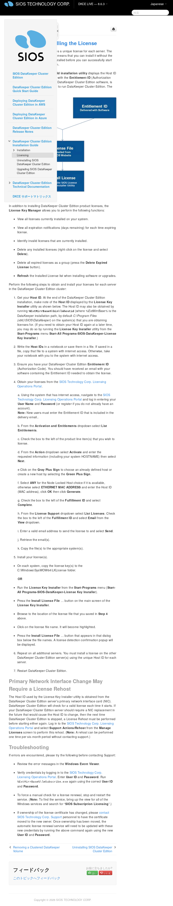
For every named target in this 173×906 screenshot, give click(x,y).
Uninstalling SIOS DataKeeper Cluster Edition (33, 162)
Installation (23, 150)
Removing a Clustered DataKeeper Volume (36, 849)
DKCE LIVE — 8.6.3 (91, 4)
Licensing (22, 155)
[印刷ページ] (113, 29)
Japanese (158, 4)
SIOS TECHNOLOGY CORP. (43, 4)
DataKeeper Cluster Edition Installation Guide (32, 143)
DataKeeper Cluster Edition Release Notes (32, 130)
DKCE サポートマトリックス (32, 196)
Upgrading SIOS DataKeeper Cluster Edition (34, 171)
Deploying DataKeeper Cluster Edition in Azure (30, 116)
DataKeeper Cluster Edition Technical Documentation (32, 185)
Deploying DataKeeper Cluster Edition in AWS (29, 102)
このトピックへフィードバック (36, 878)
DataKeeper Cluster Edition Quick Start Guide (32, 89)
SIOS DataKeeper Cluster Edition (30, 75)
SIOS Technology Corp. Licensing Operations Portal (64, 397)
